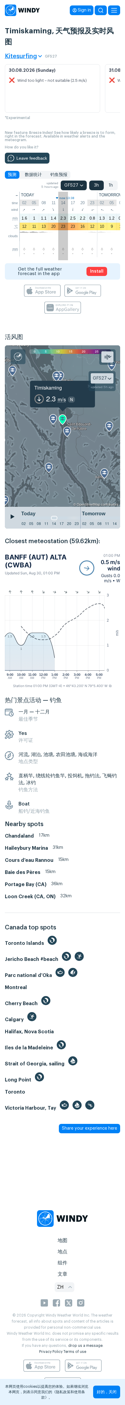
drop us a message (85, 1345)
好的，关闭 (107, 1392)
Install (96, 271)
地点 (62, 1251)
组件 (62, 1263)
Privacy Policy (50, 1352)
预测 (12, 175)
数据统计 (33, 175)
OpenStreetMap (88, 504)
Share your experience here (89, 1128)
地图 (62, 1240)
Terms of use (74, 1352)
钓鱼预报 (58, 175)
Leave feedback (31, 158)
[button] (99, 568)
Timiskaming (48, 387)
